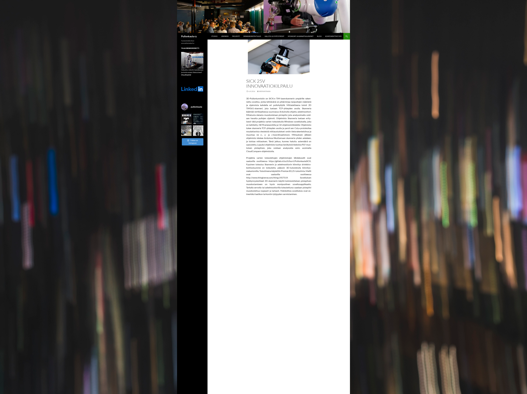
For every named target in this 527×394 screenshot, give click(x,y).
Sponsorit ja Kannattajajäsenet (300, 36)
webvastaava (264, 91)
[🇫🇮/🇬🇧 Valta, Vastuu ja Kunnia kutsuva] (198, 130)
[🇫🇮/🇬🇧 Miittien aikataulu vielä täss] (198, 119)
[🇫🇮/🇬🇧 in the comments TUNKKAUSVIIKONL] (186, 130)
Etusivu (214, 36)
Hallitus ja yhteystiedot (274, 36)
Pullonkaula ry (189, 36)
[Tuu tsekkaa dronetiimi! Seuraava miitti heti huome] (186, 119)
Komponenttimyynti (333, 36)
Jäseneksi (225, 36)
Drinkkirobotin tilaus (252, 36)
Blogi (319, 36)
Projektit (236, 36)
